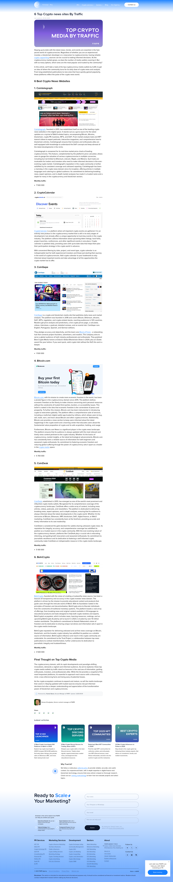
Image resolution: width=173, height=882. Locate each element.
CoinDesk (38, 501)
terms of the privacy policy (116, 828)
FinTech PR (37, 859)
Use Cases (107, 854)
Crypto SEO (72, 849)
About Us (107, 851)
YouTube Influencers (55, 847)
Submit (92, 828)
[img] (132, 855)
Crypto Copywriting (74, 854)
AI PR (35, 864)
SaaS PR (36, 861)
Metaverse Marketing (93, 847)
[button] (131, 5)
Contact (106, 861)
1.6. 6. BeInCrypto (115, 28)
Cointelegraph (40, 129)
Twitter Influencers (54, 849)
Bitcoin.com (39, 397)
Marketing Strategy (54, 854)
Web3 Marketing (91, 844)
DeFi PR (36, 851)
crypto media (44, 447)
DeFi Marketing (91, 849)
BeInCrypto (38, 596)
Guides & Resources (110, 858)
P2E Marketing (91, 866)
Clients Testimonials (110, 856)
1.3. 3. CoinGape (114, 22)
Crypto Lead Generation (76, 856)
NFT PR (36, 844)
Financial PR (37, 856)
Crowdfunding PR (39, 854)
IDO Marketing (91, 851)
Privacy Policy (65, 871)
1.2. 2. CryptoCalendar (116, 20)
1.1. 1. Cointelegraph (115, 18)
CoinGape (38, 315)
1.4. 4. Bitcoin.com (115, 24)
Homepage (45, 4)
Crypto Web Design (74, 859)
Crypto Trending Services (56, 856)
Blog (51, 4)
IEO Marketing (91, 854)
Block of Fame (85, 332)
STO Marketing (91, 856)
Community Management (76, 847)
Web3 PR (37, 847)
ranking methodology (78, 776)
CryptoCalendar (40, 231)
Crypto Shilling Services (56, 851)
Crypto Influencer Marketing (57, 844)
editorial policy (82, 768)
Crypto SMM (72, 861)
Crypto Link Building (75, 851)
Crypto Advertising (54, 859)
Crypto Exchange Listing (76, 844)
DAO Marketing (91, 859)
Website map (75, 871)
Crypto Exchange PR (40, 849)
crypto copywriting (41, 58)
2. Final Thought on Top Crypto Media (119, 30)
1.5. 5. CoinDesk (114, 26)
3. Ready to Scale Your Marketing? (117, 32)
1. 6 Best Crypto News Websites (117, 16)
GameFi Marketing (92, 864)
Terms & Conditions (54, 871)
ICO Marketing (91, 861)
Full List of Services (54, 861)
